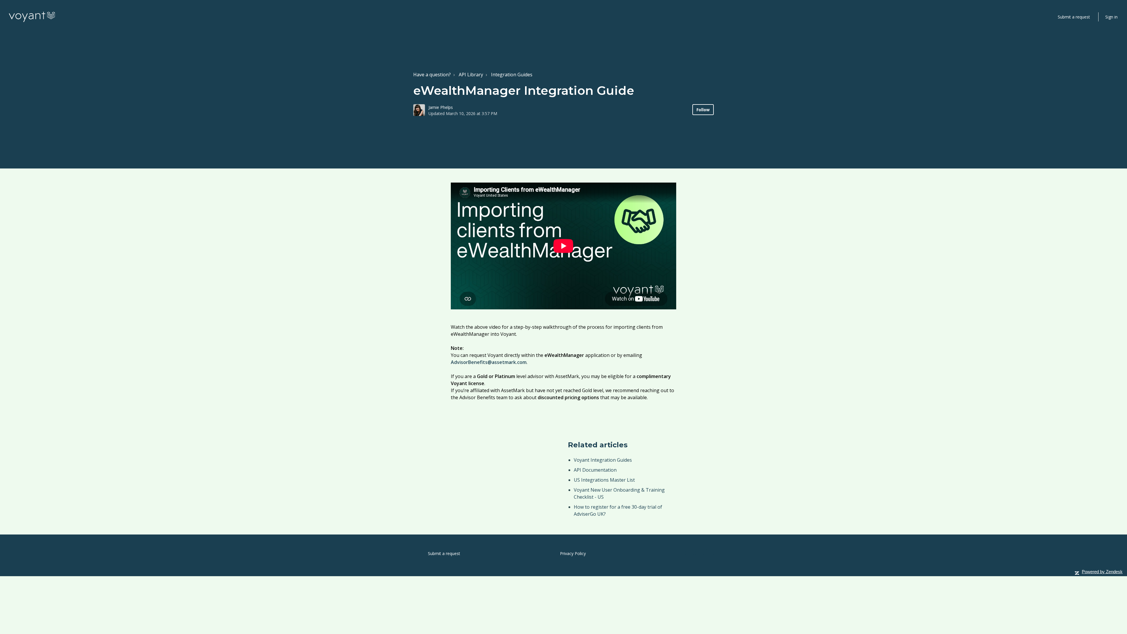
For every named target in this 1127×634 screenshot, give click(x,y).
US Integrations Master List (604, 480)
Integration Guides (511, 74)
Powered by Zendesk (1102, 571)
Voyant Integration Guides (603, 460)
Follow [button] (703, 109)
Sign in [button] (1111, 17)
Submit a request (1074, 17)
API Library (471, 74)
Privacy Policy (573, 553)
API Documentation (595, 470)
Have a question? (432, 74)
